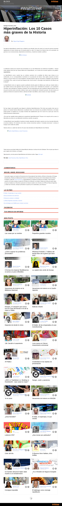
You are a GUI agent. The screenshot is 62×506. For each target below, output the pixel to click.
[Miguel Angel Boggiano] (35, 411)
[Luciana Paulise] (35, 319)
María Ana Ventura (44, 266)
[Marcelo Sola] (8, 356)
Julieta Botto (16, 229)
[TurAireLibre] (35, 283)
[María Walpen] (8, 319)
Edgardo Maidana (44, 468)
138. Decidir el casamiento (14, 343)
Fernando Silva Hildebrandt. (19, 468)
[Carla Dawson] (8, 374)
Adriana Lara (16, 486)
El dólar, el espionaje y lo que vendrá (12, 193)
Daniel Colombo (44, 247)
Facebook (28, 230)
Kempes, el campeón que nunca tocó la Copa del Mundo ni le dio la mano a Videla (16, 308)
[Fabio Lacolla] (8, 338)
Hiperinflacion (22, 157)
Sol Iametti (42, 449)
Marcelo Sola (16, 358)
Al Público (8, 362)
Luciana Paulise (44, 321)
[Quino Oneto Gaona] (35, 356)
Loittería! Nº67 (10, 435)
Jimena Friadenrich (17, 284)
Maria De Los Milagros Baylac (20, 449)
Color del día (9, 453)
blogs (7, 1)
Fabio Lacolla (16, 339)
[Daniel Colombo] (35, 246)
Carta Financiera (12, 157)
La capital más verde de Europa (43, 270)
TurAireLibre (43, 284)
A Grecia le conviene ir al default (11, 198)
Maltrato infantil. (37, 307)
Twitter (26, 230)
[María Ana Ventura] (35, 264)
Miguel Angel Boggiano (18, 41)
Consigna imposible (11, 490)
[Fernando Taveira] (8, 301)
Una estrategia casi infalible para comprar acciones (16, 203)
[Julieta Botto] (8, 228)
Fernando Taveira (17, 303)
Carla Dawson (16, 376)
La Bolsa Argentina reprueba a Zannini (13, 200)
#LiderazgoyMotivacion (41, 240)
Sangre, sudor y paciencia (41, 380)
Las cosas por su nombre (13, 233)
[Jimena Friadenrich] (8, 283)
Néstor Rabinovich (17, 413)
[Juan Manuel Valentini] (8, 246)
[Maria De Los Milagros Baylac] (8, 448)
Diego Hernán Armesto (45, 486)
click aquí (40, 154)
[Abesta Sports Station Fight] (35, 374)
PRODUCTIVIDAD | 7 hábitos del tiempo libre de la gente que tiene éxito (43, 253)
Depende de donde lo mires (14, 325)
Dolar (17, 157)
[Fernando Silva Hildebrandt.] (8, 466)
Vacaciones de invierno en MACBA (43, 398)
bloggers (9, 4)
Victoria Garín (43, 339)
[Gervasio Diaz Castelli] (35, 301)
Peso (27, 157)
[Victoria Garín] (35, 338)
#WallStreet (31, 8)
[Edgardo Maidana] (35, 466)
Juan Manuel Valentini (18, 247)
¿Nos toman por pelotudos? (41, 435)
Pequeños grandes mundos (41, 233)
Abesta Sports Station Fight (46, 376)
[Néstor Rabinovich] (8, 411)
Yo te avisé (8, 398)
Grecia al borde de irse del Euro (11, 195)
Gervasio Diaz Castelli (45, 303)
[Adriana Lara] (8, 484)
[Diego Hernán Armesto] (35, 484)
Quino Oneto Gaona (45, 358)
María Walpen (16, 321)
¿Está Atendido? (10, 417)
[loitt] (8, 429)
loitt (13, 431)
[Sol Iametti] (35, 448)
